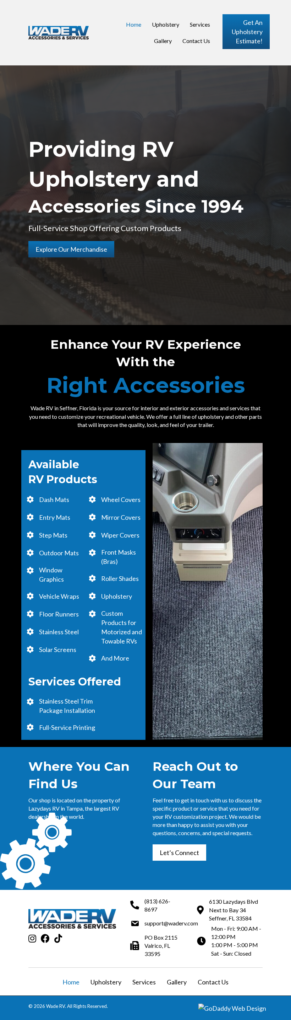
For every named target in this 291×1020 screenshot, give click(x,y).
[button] (246, 31)
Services (144, 982)
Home (70, 982)
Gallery (177, 982)
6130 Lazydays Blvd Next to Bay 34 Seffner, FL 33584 (233, 909)
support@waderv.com (171, 923)
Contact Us (213, 982)
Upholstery (105, 982)
